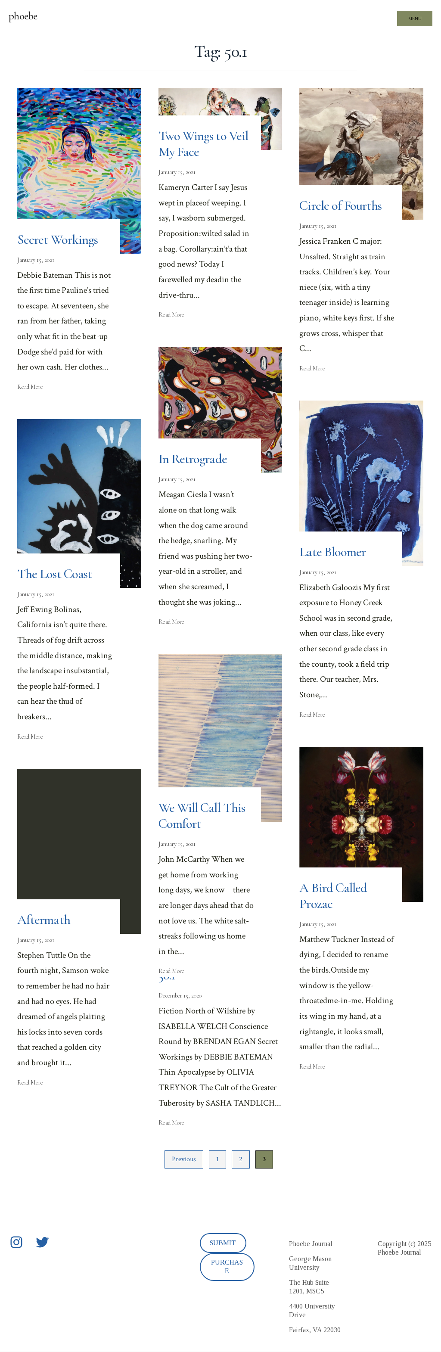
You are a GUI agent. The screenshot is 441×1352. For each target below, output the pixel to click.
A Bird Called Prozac (333, 896)
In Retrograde (192, 459)
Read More (30, 387)
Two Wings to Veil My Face (203, 144)
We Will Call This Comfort (201, 816)
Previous (184, 1159)
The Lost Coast (54, 574)
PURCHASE (227, 1266)
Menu (415, 19)
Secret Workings (57, 240)
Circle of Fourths (340, 206)
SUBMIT (223, 1242)
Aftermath (43, 920)
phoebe (23, 15)
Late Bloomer (332, 552)
